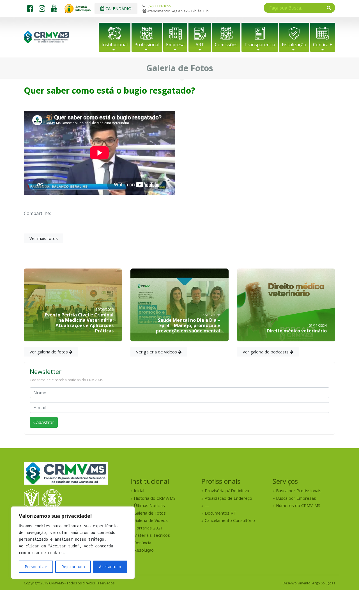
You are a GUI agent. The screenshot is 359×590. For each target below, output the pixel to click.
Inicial (139, 490)
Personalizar (36, 566)
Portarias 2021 (148, 528)
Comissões (226, 44)
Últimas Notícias (149, 505)
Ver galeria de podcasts (266, 352)
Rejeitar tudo (73, 566)
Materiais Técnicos (152, 535)
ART (199, 44)
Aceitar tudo (110, 566)
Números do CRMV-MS (298, 505)
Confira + (322, 44)
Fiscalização (294, 44)
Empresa (175, 44)
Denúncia (142, 542)
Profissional (146, 44)
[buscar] (329, 7)
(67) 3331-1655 (159, 5)
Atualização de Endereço (228, 498)
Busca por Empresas (296, 498)
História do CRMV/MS (155, 498)
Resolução (144, 550)
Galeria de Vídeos (151, 520)
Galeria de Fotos (150, 513)
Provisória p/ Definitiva (227, 490)
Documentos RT (220, 513)
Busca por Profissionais (298, 490)
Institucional (115, 44)
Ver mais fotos (43, 238)
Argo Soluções (323, 583)
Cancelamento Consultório (230, 520)
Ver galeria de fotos (49, 352)
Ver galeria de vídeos (157, 352)
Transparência (259, 44)
